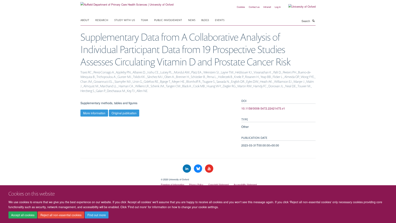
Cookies (241, 6)
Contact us (254, 6)
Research (101, 20)
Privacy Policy (196, 184)
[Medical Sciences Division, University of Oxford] (117, 178)
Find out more (96, 215)
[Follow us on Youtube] (209, 169)
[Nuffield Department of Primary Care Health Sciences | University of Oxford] (126, 3)
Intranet (267, 6)
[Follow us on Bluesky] (198, 169)
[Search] (313, 20)
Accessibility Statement (245, 184)
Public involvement (168, 20)
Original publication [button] (124, 113)
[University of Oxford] (299, 6)
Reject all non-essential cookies (60, 215)
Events (219, 20)
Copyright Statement (218, 184)
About (84, 20)
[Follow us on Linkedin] (187, 169)
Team (144, 20)
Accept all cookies (22, 215)
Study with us (124, 20)
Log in (278, 6)
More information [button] (94, 113)
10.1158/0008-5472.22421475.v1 (263, 108)
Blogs (205, 20)
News (191, 20)
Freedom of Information (172, 184)
